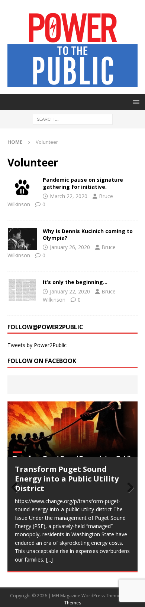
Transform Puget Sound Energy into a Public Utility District (67, 478)
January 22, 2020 (70, 291)
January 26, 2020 (70, 247)
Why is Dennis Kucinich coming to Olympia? (88, 234)
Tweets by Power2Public (37, 345)
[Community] (22, 188)
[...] (49, 559)
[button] (134, 102)
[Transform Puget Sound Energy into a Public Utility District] (72, 429)
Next (128, 487)
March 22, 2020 (68, 196)
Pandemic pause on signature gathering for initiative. (83, 183)
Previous (16, 487)
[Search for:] (73, 118)
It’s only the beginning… (75, 282)
